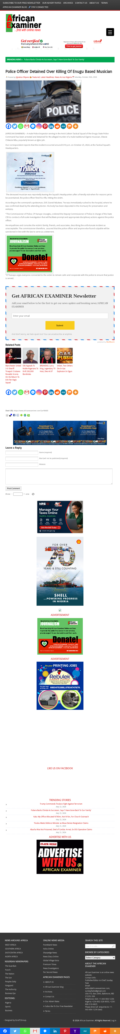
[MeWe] (63, 126)
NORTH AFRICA (11, 956)
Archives (68, 3)
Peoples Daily (10, 981)
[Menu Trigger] (110, 32)
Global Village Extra (51, 960)
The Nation (9, 973)
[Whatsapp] (20, 126)
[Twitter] (14, 126)
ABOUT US (94, 3)
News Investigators (51, 968)
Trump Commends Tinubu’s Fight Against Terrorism (61, 804)
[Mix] (69, 126)
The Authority (10, 989)
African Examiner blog (15, 7)
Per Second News (50, 972)
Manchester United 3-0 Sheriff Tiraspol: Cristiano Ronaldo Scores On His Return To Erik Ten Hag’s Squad (13, 374)
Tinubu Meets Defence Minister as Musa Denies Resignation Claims (61, 823)
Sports (7, 1006)
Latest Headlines (47, 77)
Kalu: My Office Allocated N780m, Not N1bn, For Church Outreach (61, 816)
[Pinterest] (45, 126)
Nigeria (8, 1002)
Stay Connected (39, 7)
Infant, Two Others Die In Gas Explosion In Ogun (64, 368)
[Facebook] (8, 126)
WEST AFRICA (10, 944)
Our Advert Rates (51, 3)
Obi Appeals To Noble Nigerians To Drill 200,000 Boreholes (30, 369)
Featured (36, 77)
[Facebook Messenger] (33, 126)
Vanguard (9, 985)
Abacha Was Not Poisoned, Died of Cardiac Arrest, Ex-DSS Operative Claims (61, 829)
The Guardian (10, 966)
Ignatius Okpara (22, 77)
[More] (75, 126)
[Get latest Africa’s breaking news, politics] (20, 23)
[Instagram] (39, 126)
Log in (113, 1020)
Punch (7, 970)
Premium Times (49, 964)
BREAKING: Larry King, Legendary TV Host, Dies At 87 (47, 368)
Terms (104, 3)
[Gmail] (27, 126)
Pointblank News (50, 944)
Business (8, 1010)
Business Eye (10, 993)
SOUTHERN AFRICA (13, 948)
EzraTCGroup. (21, 1020)
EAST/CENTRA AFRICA (14, 952)
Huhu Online (48, 948)
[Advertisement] (52, 402)
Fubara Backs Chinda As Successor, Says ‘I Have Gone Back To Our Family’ (54, 59)
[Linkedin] (51, 126)
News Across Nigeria (63, 77)
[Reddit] (57, 126)
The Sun (8, 977)
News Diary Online (50, 956)
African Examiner (87, 1020)
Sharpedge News (50, 952)
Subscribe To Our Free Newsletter (21, 3)
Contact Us (81, 3)
